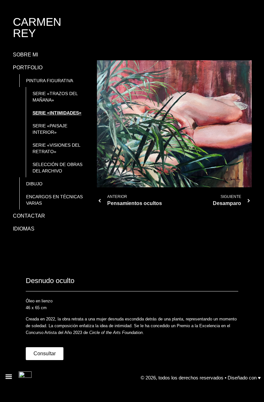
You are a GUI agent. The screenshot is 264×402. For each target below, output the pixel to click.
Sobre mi (25, 54)
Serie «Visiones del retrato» (56, 148)
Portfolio (27, 67)
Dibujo (34, 183)
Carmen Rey (37, 27)
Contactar (29, 216)
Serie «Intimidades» (57, 112)
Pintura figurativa (49, 80)
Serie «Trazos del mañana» (55, 97)
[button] (8, 376)
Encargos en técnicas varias (54, 200)
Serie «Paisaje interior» (50, 129)
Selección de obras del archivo (57, 167)
